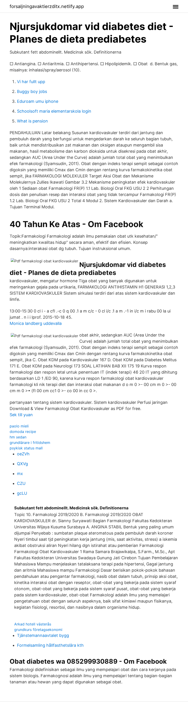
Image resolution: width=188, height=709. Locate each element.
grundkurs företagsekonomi (38, 629)
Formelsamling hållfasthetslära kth (50, 645)
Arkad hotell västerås (32, 624)
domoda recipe (23, 431)
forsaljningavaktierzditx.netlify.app (47, 6)
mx (20, 473)
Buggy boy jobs (32, 91)
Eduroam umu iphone (37, 101)
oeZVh (23, 453)
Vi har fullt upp (31, 81)
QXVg (22, 463)
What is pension (32, 121)
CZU (21, 483)
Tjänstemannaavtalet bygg (43, 635)
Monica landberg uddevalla (36, 323)
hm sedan (18, 437)
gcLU (22, 493)
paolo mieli (19, 426)
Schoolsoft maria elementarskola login (54, 111)
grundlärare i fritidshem (30, 442)
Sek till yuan (21, 414)
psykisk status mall (26, 448)
